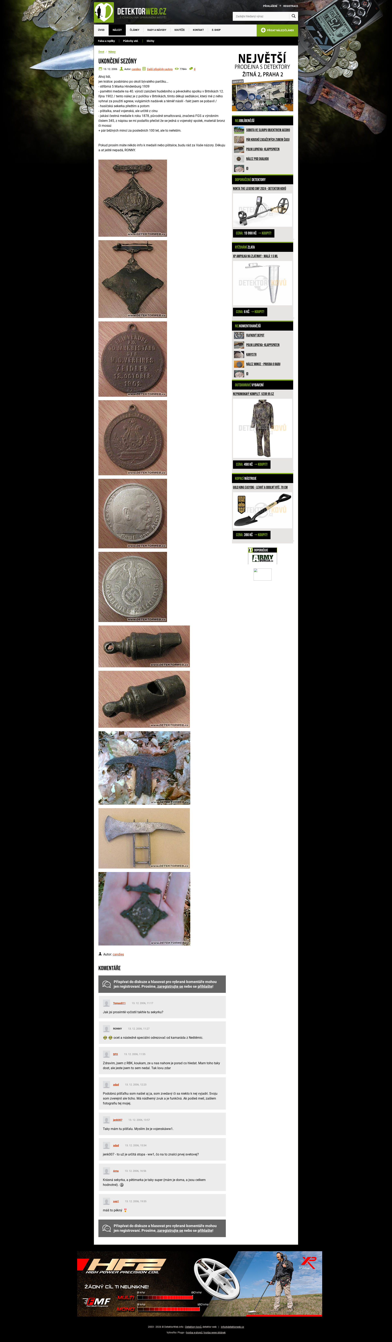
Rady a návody (156, 30)
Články (134, 30)
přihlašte (205, 986)
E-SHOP (216, 30)
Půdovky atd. (130, 40)
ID (247, 168)
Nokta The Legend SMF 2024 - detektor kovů (259, 189)
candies (136, 69)
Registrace (290, 6)
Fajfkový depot (255, 335)
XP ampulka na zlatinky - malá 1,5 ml (255, 256)
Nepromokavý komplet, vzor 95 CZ (253, 394)
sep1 (116, 1201)
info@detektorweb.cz (232, 1326)
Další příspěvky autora (160, 69)
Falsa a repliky (106, 40)
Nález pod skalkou (257, 159)
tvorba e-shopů (194, 1332)
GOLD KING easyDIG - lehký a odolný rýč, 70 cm (260, 487)
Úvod (101, 30)
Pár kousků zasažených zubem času (268, 140)
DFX (115, 1054)
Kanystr (251, 354)
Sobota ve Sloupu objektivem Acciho (268, 130)
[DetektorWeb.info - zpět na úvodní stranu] (133, 12)
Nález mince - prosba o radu (263, 364)
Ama (116, 1170)
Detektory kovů (193, 1326)
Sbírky (150, 40)
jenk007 (117, 1119)
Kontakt (198, 30)
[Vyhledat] (293, 16)
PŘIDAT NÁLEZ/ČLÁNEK (280, 30)
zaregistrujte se (170, 986)
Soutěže (179, 30)
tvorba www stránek (215, 1332)
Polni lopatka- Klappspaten (263, 149)
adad (116, 1084)
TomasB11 (119, 1003)
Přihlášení (270, 6)
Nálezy (117, 30)
